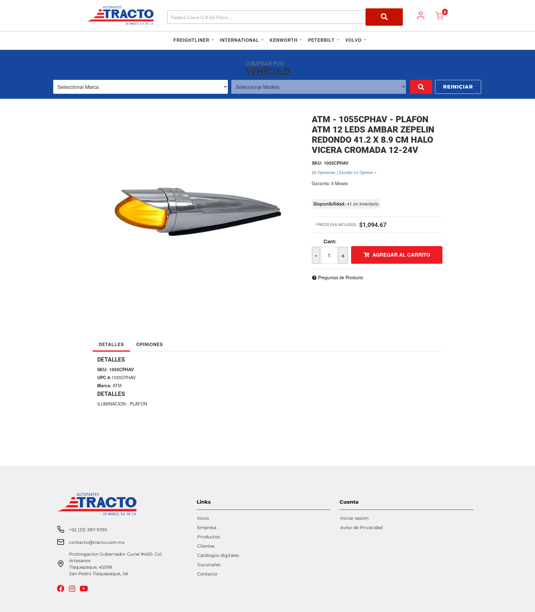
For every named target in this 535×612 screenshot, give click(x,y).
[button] (285, 17)
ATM (117, 385)
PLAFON (138, 404)
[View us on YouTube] (84, 590)
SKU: (317, 163)
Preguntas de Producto (340, 277)
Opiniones (149, 344)
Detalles (111, 344)
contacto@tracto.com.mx (96, 542)
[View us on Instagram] (73, 590)
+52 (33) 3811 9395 (88, 529)
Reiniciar (458, 87)
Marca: (104, 385)
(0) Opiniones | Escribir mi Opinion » (344, 172)
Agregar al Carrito (401, 254)
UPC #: (104, 377)
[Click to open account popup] (420, 15)
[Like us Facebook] (61, 590)
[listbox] (140, 87)
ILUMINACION (111, 404)
